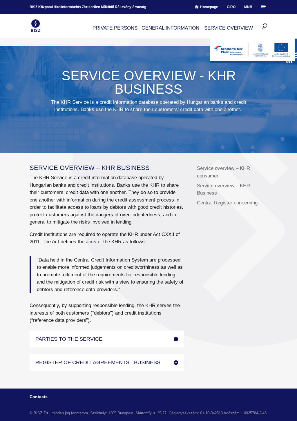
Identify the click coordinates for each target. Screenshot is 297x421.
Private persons (115, 28)
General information (170, 28)
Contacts (39, 396)
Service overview (228, 28)
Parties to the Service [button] (68, 339)
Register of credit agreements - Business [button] (97, 362)
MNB (248, 7)
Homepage (209, 7)
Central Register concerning (227, 203)
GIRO (231, 7)
